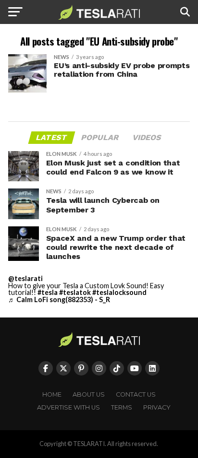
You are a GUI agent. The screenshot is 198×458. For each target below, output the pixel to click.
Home (52, 394)
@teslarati (25, 278)
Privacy (157, 407)
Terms (121, 407)
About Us (89, 394)
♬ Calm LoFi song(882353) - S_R (59, 299)
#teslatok (75, 292)
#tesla (47, 292)
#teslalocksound (119, 292)
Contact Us (136, 394)
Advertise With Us (68, 407)
